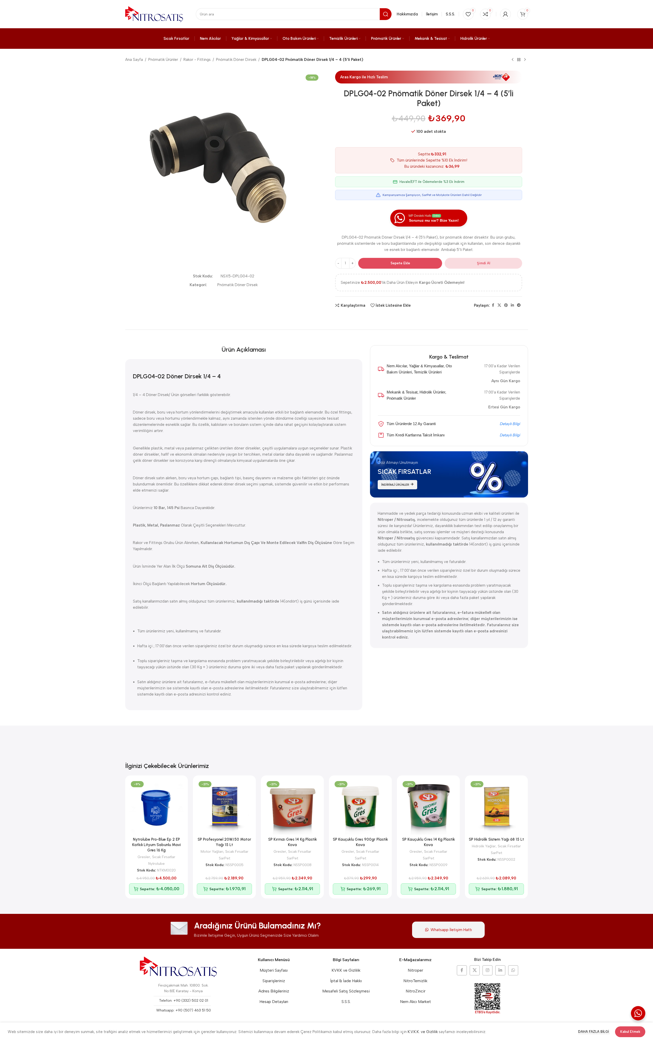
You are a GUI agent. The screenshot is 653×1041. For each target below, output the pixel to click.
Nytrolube (156, 863)
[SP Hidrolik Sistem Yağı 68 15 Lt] (496, 806)
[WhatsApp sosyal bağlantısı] (513, 970)
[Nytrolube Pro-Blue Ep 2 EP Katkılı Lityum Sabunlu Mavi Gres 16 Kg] (156, 806)
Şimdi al (483, 263)
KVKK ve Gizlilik (346, 970)
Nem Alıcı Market (415, 1001)
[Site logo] (154, 14)
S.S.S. (346, 1001)
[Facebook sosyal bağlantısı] (493, 305)
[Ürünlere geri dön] (519, 60)
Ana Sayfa (134, 59)
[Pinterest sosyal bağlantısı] (506, 305)
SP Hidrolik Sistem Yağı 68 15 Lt (496, 839)
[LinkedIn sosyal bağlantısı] (512, 305)
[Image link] (178, 966)
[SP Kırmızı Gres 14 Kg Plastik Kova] (292, 806)
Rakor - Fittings (197, 59)
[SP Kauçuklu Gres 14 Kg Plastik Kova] (428, 806)
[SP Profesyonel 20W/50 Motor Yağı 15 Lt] (224, 806)
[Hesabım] (505, 14)
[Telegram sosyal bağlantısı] (518, 305)
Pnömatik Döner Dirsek (236, 59)
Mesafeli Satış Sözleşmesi (346, 991)
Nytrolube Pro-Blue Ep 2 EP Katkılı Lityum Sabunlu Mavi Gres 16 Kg (156, 844)
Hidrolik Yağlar (484, 846)
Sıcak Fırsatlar (163, 857)
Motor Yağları (212, 851)
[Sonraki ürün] (525, 60)
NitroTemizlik (415, 980)
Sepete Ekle (400, 263)
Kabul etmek (630, 1032)
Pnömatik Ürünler (163, 59)
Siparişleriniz (273, 980)
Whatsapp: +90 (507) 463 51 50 (183, 1010)
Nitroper (415, 970)
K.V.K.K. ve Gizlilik (423, 1031)
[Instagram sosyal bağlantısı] (487, 970)
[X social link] (499, 305)
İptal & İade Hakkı (346, 980)
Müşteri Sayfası (274, 970)
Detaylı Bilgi (510, 423)
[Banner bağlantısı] (449, 474)
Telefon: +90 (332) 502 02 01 (183, 1000)
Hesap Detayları (273, 1001)
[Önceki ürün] (513, 60)
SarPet (224, 858)
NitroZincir (415, 991)
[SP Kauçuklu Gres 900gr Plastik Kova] (360, 806)
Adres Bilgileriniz (273, 991)
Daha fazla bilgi (594, 1032)
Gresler (144, 857)
